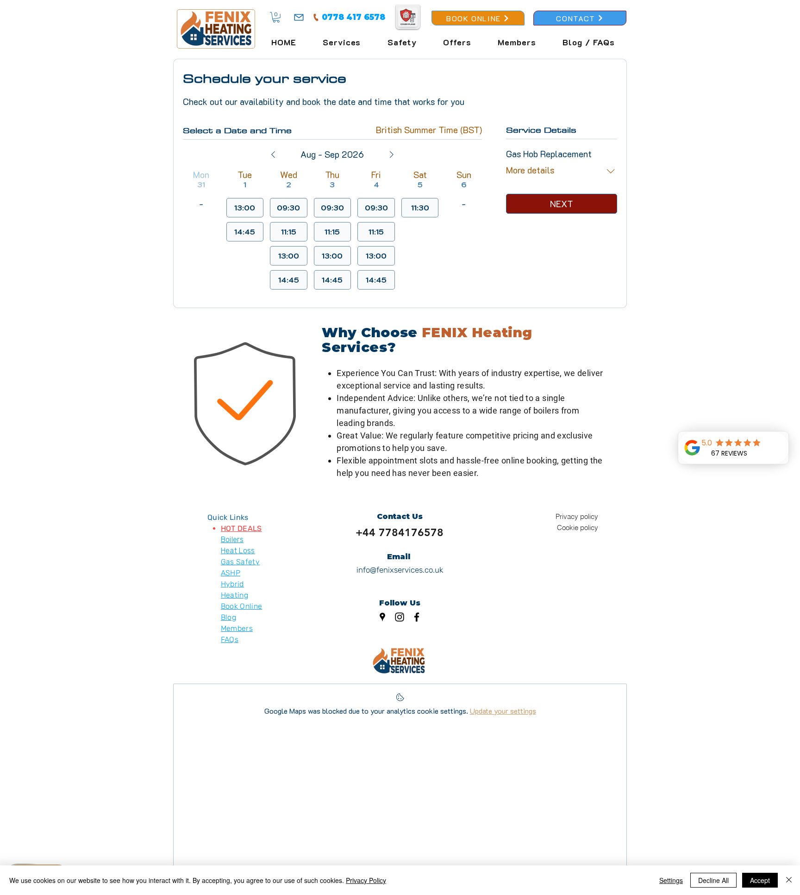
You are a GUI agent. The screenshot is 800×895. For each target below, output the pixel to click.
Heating (234, 595)
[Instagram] (400, 617)
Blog (228, 617)
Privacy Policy (366, 880)
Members (237, 628)
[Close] (788, 880)
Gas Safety (240, 561)
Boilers (232, 539)
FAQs (229, 639)
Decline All (713, 880)
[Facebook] (417, 617)
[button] (276, 17)
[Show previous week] (273, 154)
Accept (760, 880)
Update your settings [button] (503, 711)
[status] (429, 130)
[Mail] (299, 17)
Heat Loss (238, 550)
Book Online (241, 606)
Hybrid (232, 584)
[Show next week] (391, 154)
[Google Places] (382, 617)
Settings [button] (671, 880)
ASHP (230, 572)
